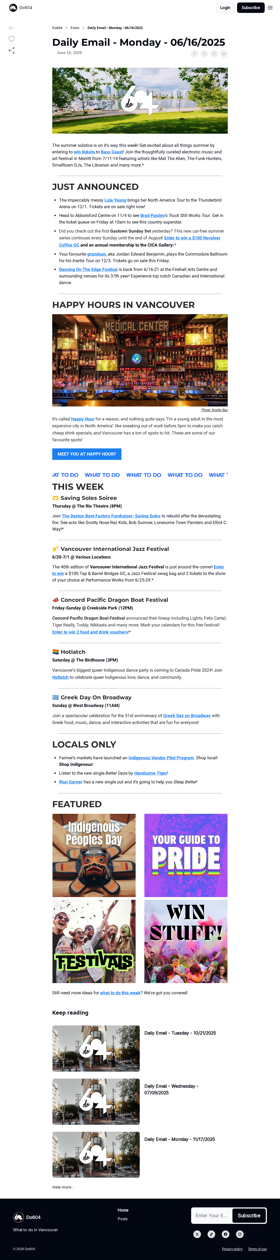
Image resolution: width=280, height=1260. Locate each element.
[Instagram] (240, 1234)
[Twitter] (197, 1234)
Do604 (57, 28)
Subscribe (251, 7)
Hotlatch (60, 677)
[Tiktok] (211, 1234)
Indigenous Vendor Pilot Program (161, 757)
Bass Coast (112, 151)
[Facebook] (226, 1234)
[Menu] (270, 7)
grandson (96, 254)
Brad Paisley (152, 215)
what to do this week (120, 992)
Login (225, 7)
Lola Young (115, 200)
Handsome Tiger (150, 773)
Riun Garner (71, 781)
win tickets (85, 151)
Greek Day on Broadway (187, 715)
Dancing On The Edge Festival (88, 269)
